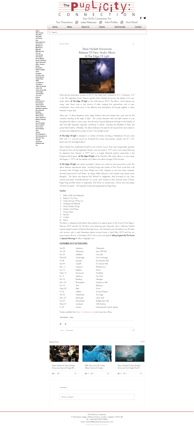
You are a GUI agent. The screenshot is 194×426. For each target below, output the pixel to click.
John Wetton (40, 93)
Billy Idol (38, 49)
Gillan (37, 80)
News (71, 317)
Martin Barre (39, 114)
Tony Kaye (39, 141)
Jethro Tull (39, 88)
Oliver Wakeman (41, 117)
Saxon (37, 121)
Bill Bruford (39, 47)
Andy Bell (38, 36)
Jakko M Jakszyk (41, 86)
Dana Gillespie (40, 58)
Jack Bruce (39, 84)
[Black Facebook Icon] (140, 18)
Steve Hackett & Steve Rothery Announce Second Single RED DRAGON (63, 366)
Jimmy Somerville (41, 90)
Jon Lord (38, 95)
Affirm (38, 31)
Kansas (38, 97)
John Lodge (39, 92)
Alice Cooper (39, 33)
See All (142, 342)
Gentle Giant (39, 79)
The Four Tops (40, 75)
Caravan (38, 53)
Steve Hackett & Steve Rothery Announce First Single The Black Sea (130, 366)
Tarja (37, 130)
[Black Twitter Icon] (144, 18)
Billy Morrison (40, 51)
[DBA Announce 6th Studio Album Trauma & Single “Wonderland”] (97, 353)
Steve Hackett (64, 317)
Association (39, 68)
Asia (37, 40)
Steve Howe (39, 127)
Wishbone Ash (40, 143)
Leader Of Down (41, 106)
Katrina (38, 99)
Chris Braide (39, 55)
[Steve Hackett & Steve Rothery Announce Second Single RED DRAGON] (64, 353)
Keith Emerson (40, 101)
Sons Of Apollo (40, 123)
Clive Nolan (39, 57)
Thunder (38, 139)
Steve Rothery (40, 128)
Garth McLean (40, 77)
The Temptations (41, 134)
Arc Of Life (39, 38)
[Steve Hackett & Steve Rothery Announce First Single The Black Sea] (129, 353)
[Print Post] (65, 324)
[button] (102, 27)
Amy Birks (39, 34)
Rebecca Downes (41, 119)
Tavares (38, 132)
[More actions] (133, 44)
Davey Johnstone (41, 60)
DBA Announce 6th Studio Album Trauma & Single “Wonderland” (95, 366)
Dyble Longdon (40, 69)
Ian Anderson (40, 82)
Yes (37, 145)
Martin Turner (40, 115)
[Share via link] (61, 324)
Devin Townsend (40, 62)
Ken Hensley (39, 103)
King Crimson (40, 104)
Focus (37, 71)
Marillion (38, 112)
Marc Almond (40, 110)
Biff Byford (39, 46)
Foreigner (38, 73)
